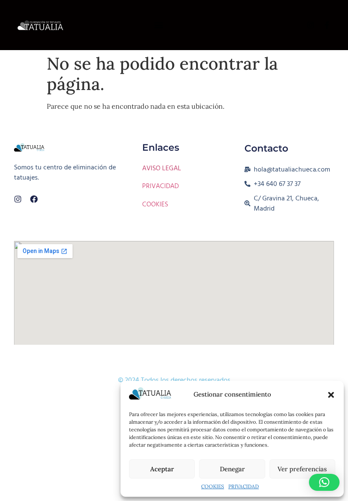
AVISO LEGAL (161, 168)
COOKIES (212, 486)
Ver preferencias (302, 469)
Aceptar (162, 469)
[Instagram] (18, 199)
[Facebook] (34, 199)
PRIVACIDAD (243, 486)
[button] (331, 395)
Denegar (232, 469)
